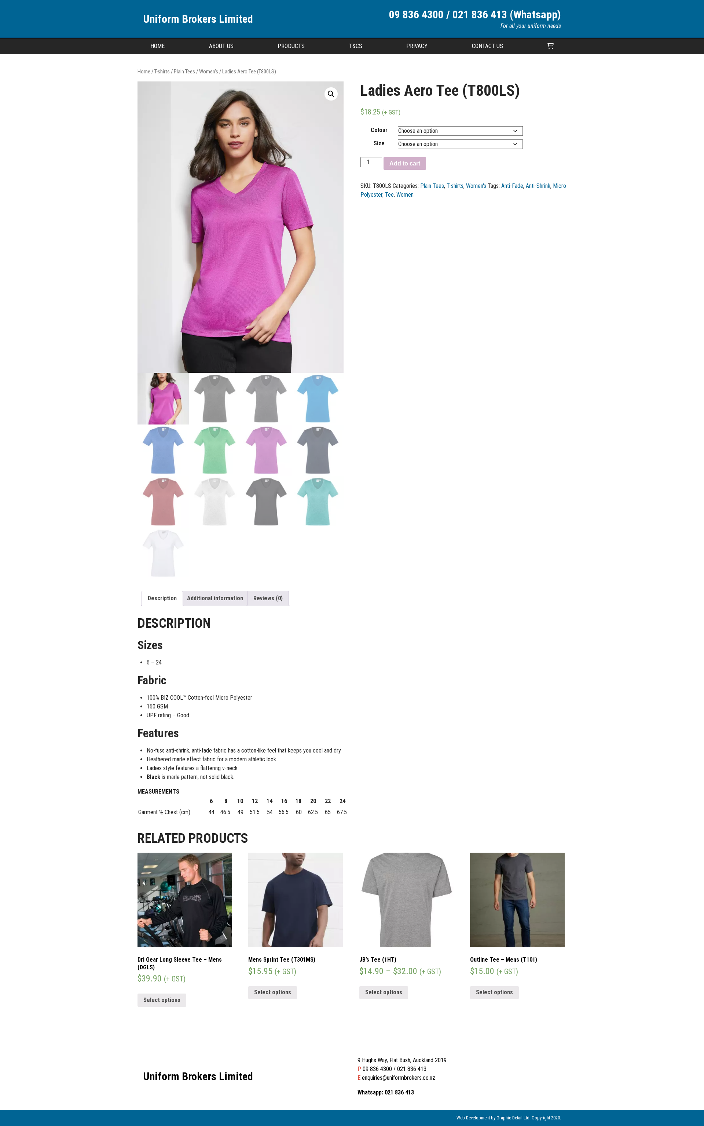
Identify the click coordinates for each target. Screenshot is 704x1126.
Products (291, 46)
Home (157, 46)
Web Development (473, 1117)
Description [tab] (162, 598)
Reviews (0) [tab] (268, 598)
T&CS (355, 46)
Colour (379, 130)
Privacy (417, 46)
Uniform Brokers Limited (198, 18)
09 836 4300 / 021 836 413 (394, 1068)
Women (405, 194)
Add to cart (404, 163)
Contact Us (487, 46)
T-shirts (162, 71)
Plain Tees (184, 71)
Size (379, 143)
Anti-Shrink (538, 185)
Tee (389, 194)
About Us (221, 46)
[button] (331, 94)
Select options (161, 999)
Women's (208, 71)
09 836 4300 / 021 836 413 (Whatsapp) (475, 14)
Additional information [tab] (215, 598)
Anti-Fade (512, 185)
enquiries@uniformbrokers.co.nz (398, 1077)
